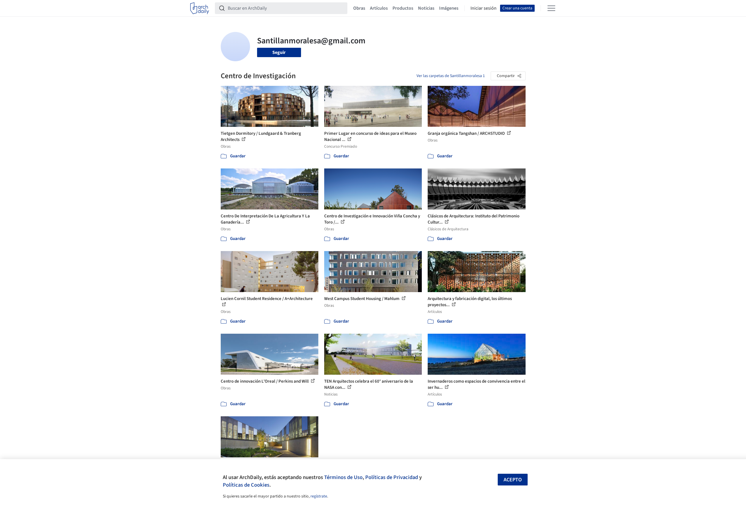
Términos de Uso (343, 477)
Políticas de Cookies (246, 485)
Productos (402, 8)
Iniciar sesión (483, 8)
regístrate (318, 496)
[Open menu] (551, 8)
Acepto (513, 479)
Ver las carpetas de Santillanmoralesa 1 (451, 76)
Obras (359, 8)
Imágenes (448, 8)
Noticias (426, 8)
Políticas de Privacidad (391, 477)
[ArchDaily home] (199, 8)
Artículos (379, 8)
